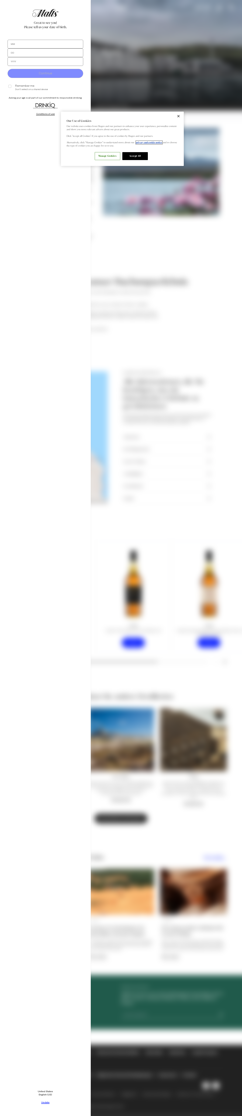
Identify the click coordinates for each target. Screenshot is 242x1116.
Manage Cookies (107, 155)
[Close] (178, 116)
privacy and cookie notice (149, 142)
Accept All (135, 155)
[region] (122, 139)
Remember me (24, 86)
